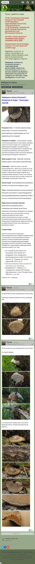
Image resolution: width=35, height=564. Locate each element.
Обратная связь (28, 552)
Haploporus (23, 84)
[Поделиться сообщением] (32, 93)
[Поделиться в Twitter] (2, 547)
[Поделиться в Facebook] (5, 547)
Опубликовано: (15, 93)
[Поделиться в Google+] (8, 547)
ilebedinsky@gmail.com (14, 70)
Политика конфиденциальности (12, 552)
